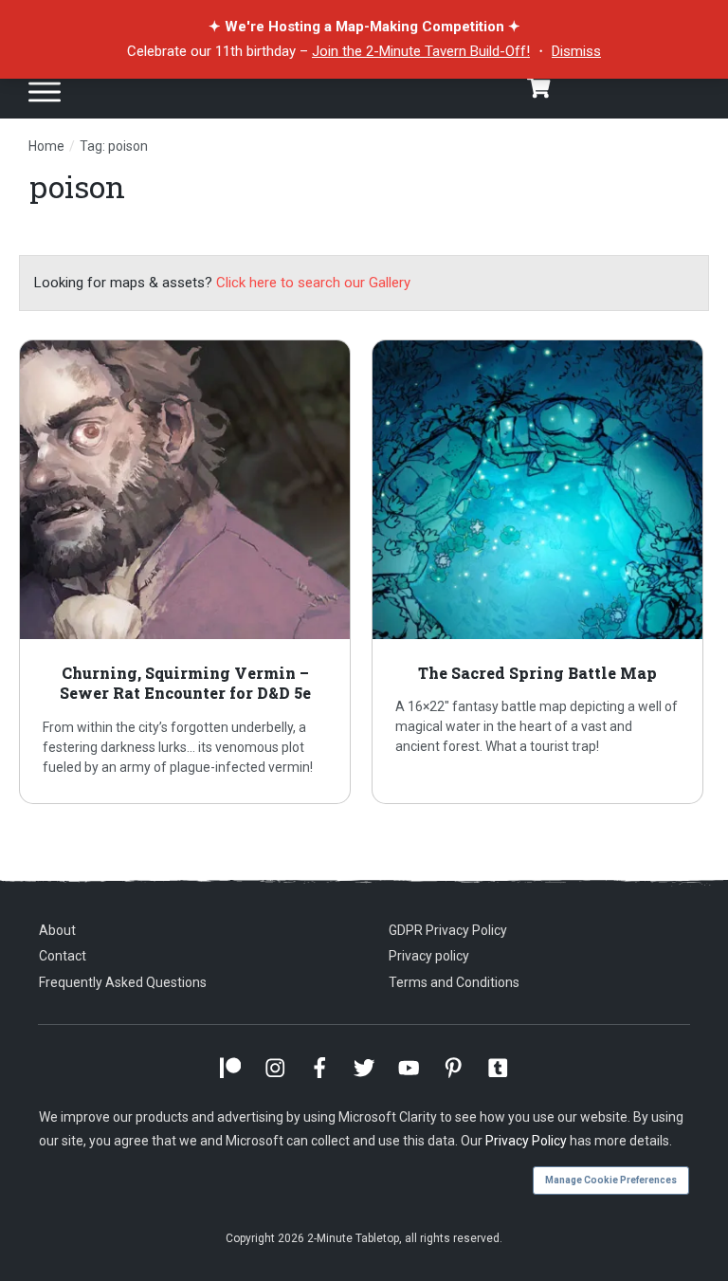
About (57, 930)
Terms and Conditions (454, 982)
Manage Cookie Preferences (611, 1180)
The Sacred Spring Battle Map (541, 571)
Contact (62, 955)
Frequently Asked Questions (123, 982)
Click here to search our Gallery (313, 282)
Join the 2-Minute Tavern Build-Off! (421, 51)
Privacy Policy (526, 1140)
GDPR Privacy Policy (448, 930)
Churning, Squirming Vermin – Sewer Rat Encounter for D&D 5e (188, 571)
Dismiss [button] (576, 51)
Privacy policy (429, 955)
